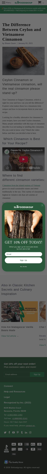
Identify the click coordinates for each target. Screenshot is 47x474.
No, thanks (23, 266)
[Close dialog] (42, 205)
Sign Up (23, 260)
